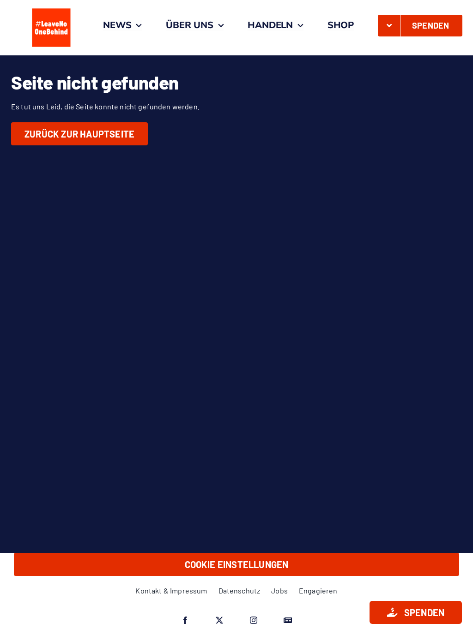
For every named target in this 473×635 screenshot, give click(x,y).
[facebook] (185, 620)
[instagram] (253, 620)
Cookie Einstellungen (237, 564)
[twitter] (219, 620)
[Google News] (288, 620)
